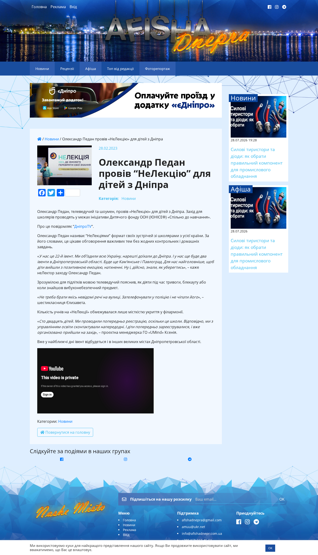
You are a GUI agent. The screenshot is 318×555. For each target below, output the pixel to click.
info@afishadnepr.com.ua (202, 533)
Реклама (58, 6)
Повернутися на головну (67, 432)
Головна (39, 6)
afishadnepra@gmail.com (202, 520)
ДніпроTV (82, 226)
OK (281, 499)
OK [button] (270, 548)
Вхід (73, 6)
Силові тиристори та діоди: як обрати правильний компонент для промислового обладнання (257, 162)
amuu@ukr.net (193, 527)
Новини (52, 139)
